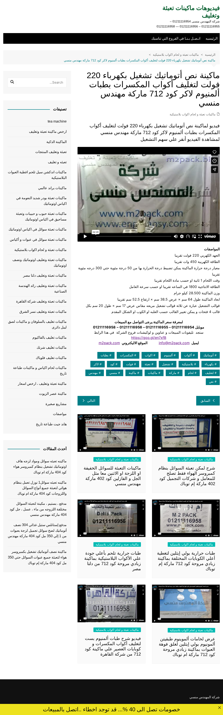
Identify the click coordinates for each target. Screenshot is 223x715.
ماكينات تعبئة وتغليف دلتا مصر (45, 275)
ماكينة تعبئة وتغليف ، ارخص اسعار (42, 383)
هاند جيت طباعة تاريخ (51, 424)
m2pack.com (109, 343)
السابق (205, 400)
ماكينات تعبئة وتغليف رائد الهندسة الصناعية (43, 288)
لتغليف (209, 373)
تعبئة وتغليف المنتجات (51, 152)
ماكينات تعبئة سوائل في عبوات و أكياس (38, 239)
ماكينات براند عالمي (52, 188)
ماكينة (132, 373)
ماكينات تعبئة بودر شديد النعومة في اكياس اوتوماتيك (41, 200)
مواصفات (60, 414)
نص (211, 381)
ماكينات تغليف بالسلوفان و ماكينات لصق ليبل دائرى (37, 324)
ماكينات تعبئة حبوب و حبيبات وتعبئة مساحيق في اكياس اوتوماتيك (41, 216)
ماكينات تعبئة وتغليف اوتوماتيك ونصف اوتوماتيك (39, 262)
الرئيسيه (212, 38)
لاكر (96, 364)
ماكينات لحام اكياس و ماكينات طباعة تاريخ (40, 370)
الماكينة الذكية (56, 142)
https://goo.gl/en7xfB (148, 337)
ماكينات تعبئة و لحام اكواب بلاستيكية (193, 114)
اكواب (148, 355)
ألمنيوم (168, 355)
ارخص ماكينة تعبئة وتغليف (48, 131)
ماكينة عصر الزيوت (53, 393)
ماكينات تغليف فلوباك (51, 358)
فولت (129, 364)
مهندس (93, 373)
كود (112, 364)
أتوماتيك (208, 355)
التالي (91, 400)
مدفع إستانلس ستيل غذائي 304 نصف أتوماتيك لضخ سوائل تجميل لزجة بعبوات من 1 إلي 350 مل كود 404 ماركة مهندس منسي (37, 533)
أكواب (188, 355)
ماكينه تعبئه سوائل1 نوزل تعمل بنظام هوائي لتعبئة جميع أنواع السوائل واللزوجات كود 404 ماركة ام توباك (40, 488)
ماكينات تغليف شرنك (52, 347)
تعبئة (147, 364)
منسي (113, 373)
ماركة (172, 373)
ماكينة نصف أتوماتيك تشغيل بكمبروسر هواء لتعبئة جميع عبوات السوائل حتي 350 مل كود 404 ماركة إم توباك (37, 557)
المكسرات (126, 355)
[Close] (219, 707)
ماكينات (152, 373)
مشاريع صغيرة (56, 404)
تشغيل (166, 364)
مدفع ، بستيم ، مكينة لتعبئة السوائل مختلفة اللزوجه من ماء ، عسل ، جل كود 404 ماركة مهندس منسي (38, 509)
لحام (191, 373)
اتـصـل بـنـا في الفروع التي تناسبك (175, 38)
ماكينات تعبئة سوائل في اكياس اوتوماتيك (37, 229)
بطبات (104, 355)
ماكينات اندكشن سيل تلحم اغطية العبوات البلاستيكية (37, 175)
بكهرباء (209, 364)
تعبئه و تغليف (57, 162)
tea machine (57, 121)
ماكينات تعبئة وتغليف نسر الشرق (43, 311)
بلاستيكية (187, 364)
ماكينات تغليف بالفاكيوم (49, 337)
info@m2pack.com (174, 343)
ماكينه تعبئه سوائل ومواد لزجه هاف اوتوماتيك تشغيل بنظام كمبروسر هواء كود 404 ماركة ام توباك (40, 466)
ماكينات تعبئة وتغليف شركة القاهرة (41, 301)
